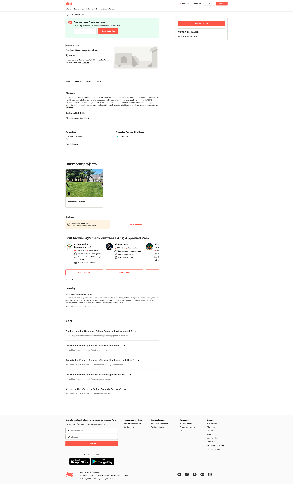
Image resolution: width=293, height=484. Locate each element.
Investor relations (214, 438)
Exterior (77, 9)
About (68, 81)
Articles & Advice (107, 9)
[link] (84, 254)
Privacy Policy (97, 472)
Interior (69, 9)
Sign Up (221, 3)
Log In (209, 3)
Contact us (211, 442)
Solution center (186, 423)
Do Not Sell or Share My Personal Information (112, 475)
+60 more (85, 63)
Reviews (88, 81)
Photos (78, 81)
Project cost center (187, 427)
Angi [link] (67, 15)
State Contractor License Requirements (79, 294)
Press (209, 434)
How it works (212, 423)
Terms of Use (84, 472)
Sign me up (91, 443)
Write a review (136, 224)
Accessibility (87, 475)
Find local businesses (132, 423)
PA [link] (72, 15)
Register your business (160, 423)
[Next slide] (72, 279)
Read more (69, 107)
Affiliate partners (213, 449)
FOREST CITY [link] (80, 15)
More (97, 9)
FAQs (182, 431)
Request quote (84, 272)
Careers (210, 431)
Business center (157, 427)
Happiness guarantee (215, 445)
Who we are (211, 427)
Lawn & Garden (87, 9)
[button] (84, 188)
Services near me (130, 427)
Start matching (108, 31)
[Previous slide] (66, 279)
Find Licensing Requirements (108, 303)
